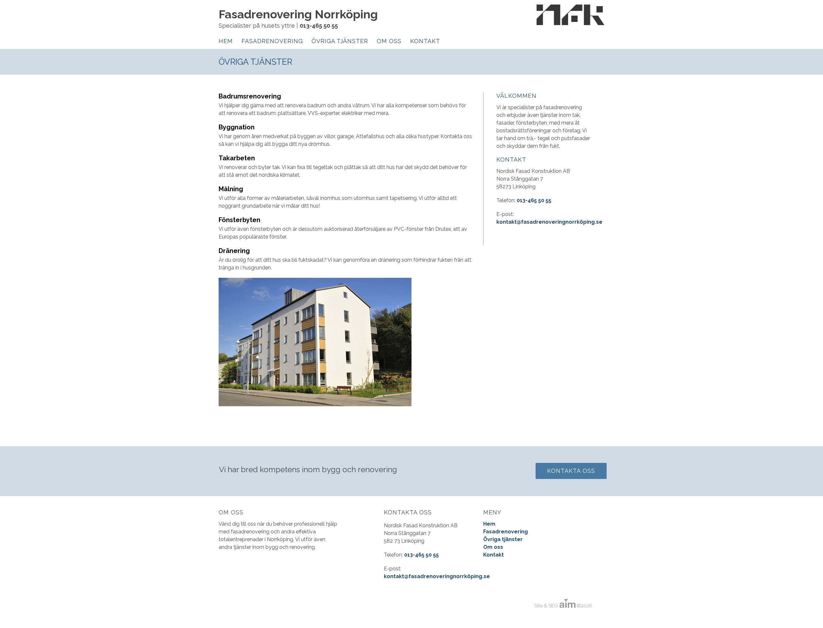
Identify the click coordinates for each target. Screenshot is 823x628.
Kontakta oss (571, 470)
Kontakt (425, 41)
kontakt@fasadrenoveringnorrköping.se (549, 222)
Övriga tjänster (340, 41)
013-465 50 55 (319, 25)
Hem (226, 41)
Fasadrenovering (272, 41)
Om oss (389, 41)
